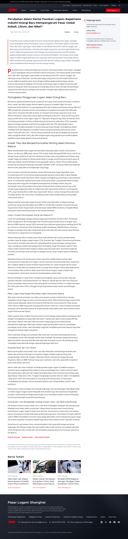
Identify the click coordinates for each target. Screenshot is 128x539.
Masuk (113, 5)
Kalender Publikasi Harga (73, 517)
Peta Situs (112, 517)
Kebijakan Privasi (35, 517)
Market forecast (14, 437)
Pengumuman (76, 5)
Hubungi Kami (91, 517)
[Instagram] (101, 522)
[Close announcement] (119, 2)
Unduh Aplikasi (103, 5)
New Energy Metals (42, 437)
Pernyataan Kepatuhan (16, 517)
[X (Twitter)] (105, 522)
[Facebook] (114, 522)
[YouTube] (118, 522)
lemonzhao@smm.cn (93, 33)
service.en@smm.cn (93, 47)
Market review (27, 437)
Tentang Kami (87, 5)
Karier (95, 5)
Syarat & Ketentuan (52, 517)
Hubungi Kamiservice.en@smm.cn (34, 522)
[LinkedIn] (110, 522)
